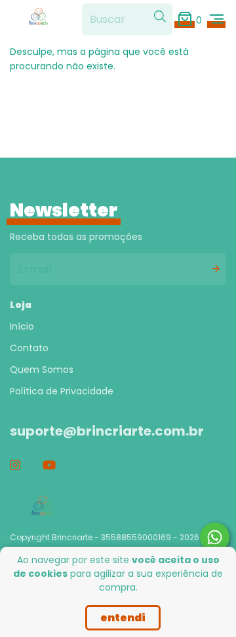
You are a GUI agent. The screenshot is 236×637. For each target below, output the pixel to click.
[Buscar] (160, 17)
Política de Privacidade (61, 391)
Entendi (123, 617)
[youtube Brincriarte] (49, 465)
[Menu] (217, 19)
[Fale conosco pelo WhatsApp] (214, 537)
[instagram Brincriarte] (15, 465)
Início (22, 326)
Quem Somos (41, 369)
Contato (29, 347)
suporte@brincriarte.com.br (107, 431)
